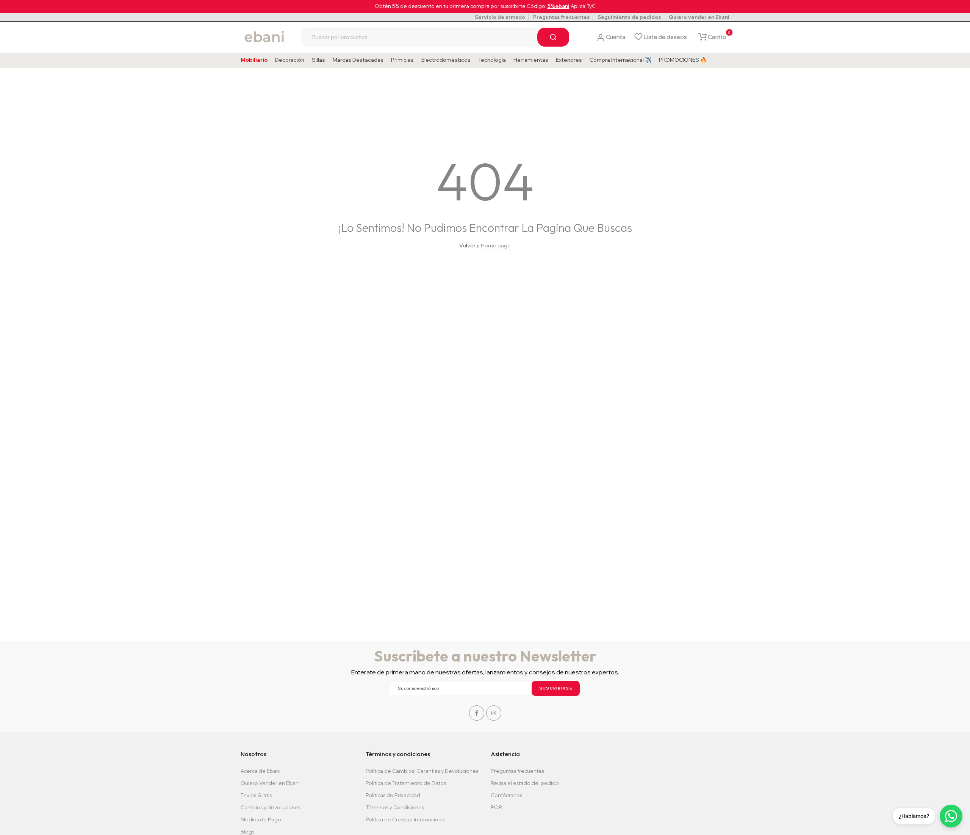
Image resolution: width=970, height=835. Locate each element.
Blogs (247, 832)
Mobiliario (254, 59)
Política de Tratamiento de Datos (406, 783)
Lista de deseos (665, 37)
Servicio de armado (500, 17)
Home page (496, 245)
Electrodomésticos (446, 59)
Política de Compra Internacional (406, 819)
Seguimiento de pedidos (629, 17)
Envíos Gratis (256, 795)
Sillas (318, 59)
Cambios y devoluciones (270, 807)
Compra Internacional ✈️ (620, 59)
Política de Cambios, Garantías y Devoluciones (422, 771)
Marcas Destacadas (358, 59)
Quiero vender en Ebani (699, 17)
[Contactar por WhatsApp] (951, 816)
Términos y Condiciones (395, 807)
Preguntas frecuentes (561, 17)
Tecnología (492, 59)
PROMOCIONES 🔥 (683, 59)
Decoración (289, 59)
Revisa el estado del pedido (525, 783)
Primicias (402, 59)
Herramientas (530, 59)
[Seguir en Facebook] (476, 713)
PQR (496, 807)
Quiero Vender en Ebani (270, 783)
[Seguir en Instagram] (493, 713)
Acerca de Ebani (260, 771)
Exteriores (569, 59)
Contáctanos (506, 795)
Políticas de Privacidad (393, 795)
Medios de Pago (261, 819)
